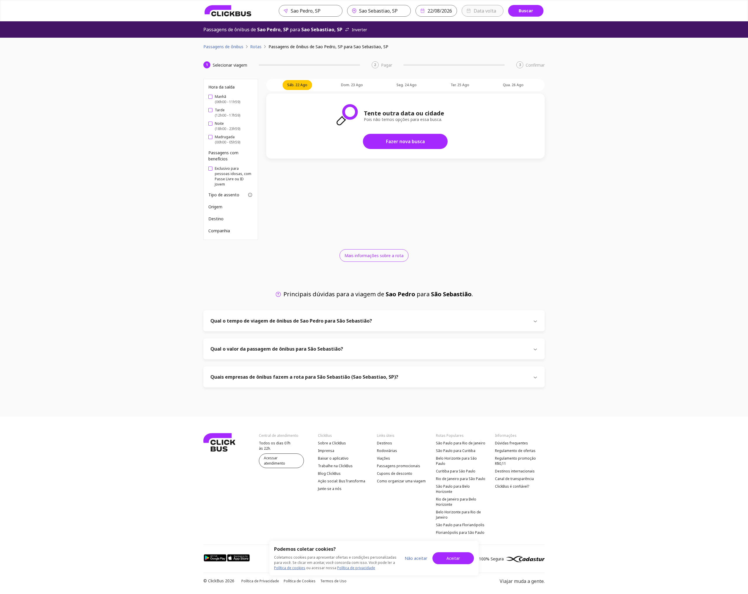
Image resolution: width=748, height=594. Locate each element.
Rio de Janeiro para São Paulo (460, 478)
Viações (383, 458)
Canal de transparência (514, 478)
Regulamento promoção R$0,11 (515, 461)
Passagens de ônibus (223, 46)
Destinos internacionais (515, 471)
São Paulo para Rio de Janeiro (460, 443)
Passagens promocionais (398, 465)
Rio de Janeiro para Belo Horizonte (456, 502)
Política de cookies (289, 567)
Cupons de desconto (394, 473)
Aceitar (453, 558)
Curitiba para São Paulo (455, 471)
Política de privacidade (356, 567)
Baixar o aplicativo (333, 458)
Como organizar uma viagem (401, 481)
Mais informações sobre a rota (374, 255)
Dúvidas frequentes (511, 443)
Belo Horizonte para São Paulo (456, 461)
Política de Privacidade (260, 581)
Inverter (359, 29)
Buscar (526, 10)
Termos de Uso (333, 581)
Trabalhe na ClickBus (335, 465)
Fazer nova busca (405, 141)
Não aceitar (416, 558)
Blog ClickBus (329, 473)
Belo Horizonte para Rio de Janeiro (458, 515)
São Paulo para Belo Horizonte (453, 489)
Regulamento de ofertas (515, 450)
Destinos (384, 443)
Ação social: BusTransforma (341, 481)
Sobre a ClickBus (332, 443)
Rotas (256, 46)
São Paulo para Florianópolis (460, 524)
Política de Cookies (300, 581)
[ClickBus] (228, 11)
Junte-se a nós (330, 488)
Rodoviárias (387, 450)
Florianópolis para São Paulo (460, 532)
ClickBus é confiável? (512, 486)
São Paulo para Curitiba (455, 450)
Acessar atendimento (274, 461)
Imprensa (326, 450)
